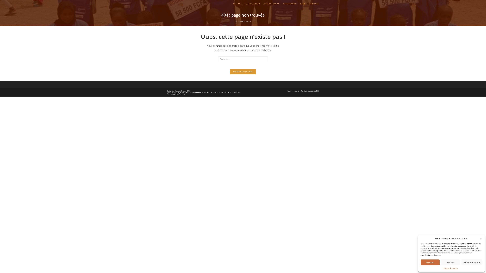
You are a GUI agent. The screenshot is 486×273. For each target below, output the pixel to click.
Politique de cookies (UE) (310, 91)
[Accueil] (236, 21)
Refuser (450, 262)
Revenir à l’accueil (243, 72)
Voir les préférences (471, 262)
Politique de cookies (450, 268)
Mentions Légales (293, 91)
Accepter (430, 262)
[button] (481, 238)
